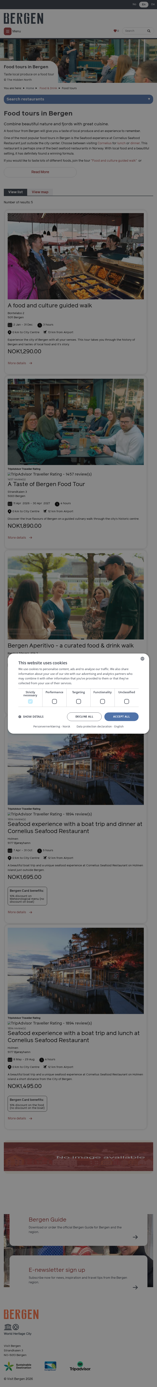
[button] (30, 716)
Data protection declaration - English (100, 726)
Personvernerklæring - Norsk (51, 726)
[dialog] (78, 693)
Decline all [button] (84, 716)
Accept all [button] (121, 716)
